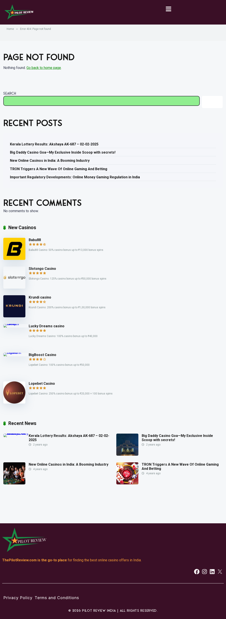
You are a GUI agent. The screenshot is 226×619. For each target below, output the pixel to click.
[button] (168, 9)
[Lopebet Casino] (14, 402)
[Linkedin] (212, 571)
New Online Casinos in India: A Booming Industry (50, 160)
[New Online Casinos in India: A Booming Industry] (14, 483)
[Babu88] (14, 259)
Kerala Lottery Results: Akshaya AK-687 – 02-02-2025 (54, 144)
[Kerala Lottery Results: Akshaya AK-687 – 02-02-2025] (16, 433)
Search (9, 93)
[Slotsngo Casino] (14, 287)
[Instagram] (204, 571)
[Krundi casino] (14, 316)
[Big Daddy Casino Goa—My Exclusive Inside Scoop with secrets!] (127, 454)
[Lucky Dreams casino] (16, 324)
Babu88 (35, 240)
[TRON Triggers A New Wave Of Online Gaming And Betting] (127, 483)
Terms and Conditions (57, 597)
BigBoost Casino (42, 355)
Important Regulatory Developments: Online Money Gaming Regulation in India (75, 177)
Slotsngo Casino (42, 269)
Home (10, 28)
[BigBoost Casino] (16, 352)
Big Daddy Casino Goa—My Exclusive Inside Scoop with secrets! (62, 152)
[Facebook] (197, 571)
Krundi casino (40, 297)
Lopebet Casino (42, 383)
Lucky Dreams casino (46, 326)
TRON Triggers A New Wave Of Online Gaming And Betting (58, 169)
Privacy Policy (17, 597)
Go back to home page (43, 68)
